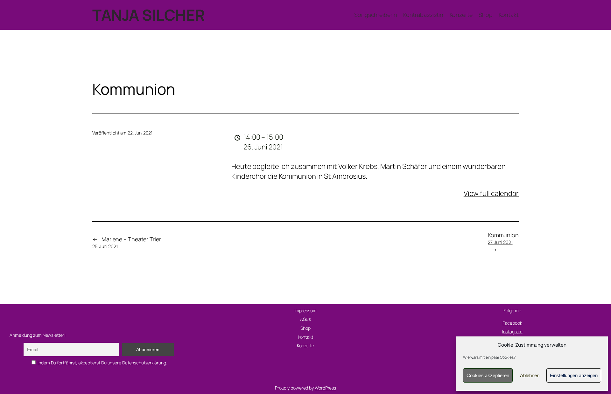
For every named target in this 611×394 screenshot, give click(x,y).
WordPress (325, 388)
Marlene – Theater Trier (126, 242)
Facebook (512, 323)
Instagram (512, 331)
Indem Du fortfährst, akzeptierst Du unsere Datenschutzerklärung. (102, 363)
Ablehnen (529, 375)
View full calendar (491, 193)
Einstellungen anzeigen (574, 375)
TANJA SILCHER (148, 14)
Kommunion (503, 238)
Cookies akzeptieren (488, 375)
